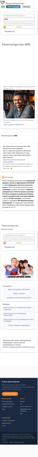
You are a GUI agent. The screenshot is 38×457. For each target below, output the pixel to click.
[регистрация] (19, 118)
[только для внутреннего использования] (0, 371)
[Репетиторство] (2, 3)
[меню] (3, 6)
